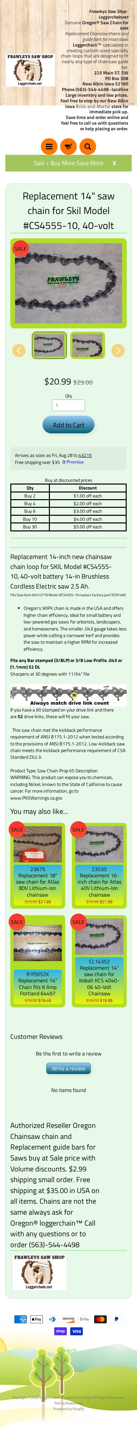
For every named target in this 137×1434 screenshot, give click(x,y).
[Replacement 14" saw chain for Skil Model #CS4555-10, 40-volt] (49, 345)
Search (68, 1350)
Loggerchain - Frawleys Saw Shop (66, 1397)
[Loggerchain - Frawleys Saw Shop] (30, 70)
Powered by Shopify (68, 1408)
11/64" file (78, 674)
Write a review (68, 1068)
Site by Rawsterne (69, 1403)
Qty (68, 395)
